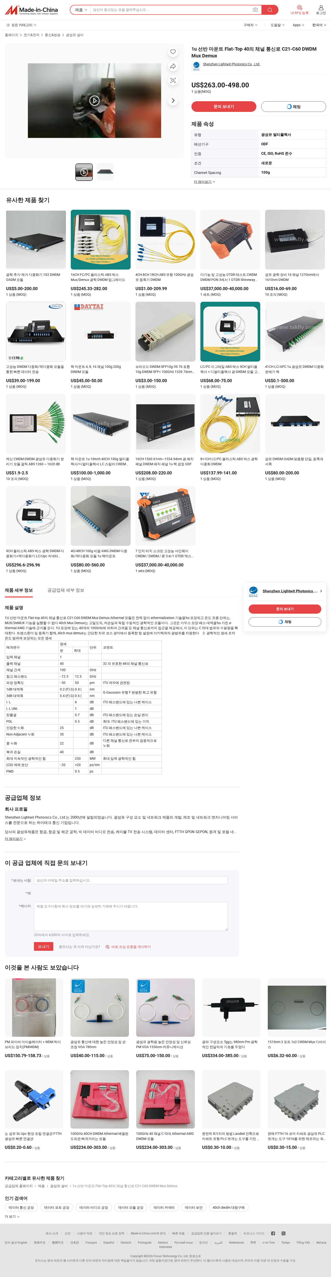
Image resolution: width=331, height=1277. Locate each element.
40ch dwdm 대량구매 (229, 1207)
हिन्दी (253, 1242)
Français (91, 1242)
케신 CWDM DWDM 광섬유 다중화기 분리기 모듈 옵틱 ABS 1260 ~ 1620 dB (35, 461)
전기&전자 (31, 34)
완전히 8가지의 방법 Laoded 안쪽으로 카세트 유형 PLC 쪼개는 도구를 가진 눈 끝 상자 (231, 1138)
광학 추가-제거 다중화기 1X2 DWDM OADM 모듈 (33, 277)
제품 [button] (79, 9)
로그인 (321, 12)
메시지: (26, 906)
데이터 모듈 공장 (130, 1207)
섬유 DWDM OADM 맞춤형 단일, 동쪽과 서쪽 (294, 461)
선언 (68, 1233)
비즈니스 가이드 (254, 1233)
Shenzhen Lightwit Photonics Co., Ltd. (231, 64)
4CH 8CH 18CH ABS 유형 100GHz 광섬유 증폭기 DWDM (164, 277)
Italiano (163, 1242)
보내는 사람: (22, 880)
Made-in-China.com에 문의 (148, 1233)
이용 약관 (260, 1260)
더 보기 (10, 1216)
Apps (296, 25)
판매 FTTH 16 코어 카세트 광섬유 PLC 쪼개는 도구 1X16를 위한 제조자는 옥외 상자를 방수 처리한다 (296, 1138)
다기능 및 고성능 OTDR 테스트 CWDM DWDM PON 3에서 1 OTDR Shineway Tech (228, 277)
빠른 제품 (178, 1233)
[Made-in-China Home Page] (31, 10)
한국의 (203, 1242)
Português (144, 1242)
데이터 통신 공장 (21, 1207)
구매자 (249, 25)
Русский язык (183, 1242)
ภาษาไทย (268, 1242)
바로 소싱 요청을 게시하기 (128, 946)
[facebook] (273, 1233)
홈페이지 (11, 34)
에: (29, 893)
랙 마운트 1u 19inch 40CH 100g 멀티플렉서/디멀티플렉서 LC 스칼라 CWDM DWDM (100, 462)
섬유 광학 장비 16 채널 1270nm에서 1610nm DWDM (292, 277)
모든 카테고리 (21, 25)
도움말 (276, 25)
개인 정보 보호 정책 (111, 1233)
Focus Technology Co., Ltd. (171, 1256)
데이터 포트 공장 (56, 1207)
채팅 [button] (297, 106)
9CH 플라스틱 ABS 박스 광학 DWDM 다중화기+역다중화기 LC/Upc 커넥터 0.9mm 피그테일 (35, 554)
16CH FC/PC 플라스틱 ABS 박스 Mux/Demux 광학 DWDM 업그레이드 (98, 277)
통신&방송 (53, 34)
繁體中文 (58, 1242)
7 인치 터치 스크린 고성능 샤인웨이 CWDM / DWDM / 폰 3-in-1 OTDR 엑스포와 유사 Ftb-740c (165, 554)
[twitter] (283, 1233)
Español (108, 1242)
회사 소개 (52, 1233)
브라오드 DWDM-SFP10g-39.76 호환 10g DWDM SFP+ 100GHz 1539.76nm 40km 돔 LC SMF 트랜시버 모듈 (163, 369)
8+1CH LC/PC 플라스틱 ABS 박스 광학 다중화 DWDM (229, 461)
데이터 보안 (194, 1207)
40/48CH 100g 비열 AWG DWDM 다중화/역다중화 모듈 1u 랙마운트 (99, 553)
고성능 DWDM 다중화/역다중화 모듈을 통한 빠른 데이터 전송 (35, 369)
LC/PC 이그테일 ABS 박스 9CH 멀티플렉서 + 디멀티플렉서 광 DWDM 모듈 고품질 (229, 369)
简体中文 (40, 1242)
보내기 (43, 946)
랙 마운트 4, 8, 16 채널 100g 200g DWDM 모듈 (96, 369)
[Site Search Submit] (269, 10)
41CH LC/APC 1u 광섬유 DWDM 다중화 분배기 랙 (294, 369)
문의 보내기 (224, 106)
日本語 (74, 1242)
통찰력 (232, 1233)
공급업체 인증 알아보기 (206, 1233)
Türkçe (285, 1242)
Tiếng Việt (303, 1242)
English (22, 1242)
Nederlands (236, 1242)
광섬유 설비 (75, 34)
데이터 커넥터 (164, 1207)
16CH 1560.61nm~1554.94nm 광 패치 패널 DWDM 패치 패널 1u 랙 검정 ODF (164, 461)
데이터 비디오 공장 (93, 1207)
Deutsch (126, 1242)
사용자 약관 (84, 1233)
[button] (255, 10)
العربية (218, 1242)
